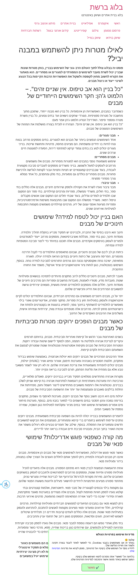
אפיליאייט (87, 23)
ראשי (117, 23)
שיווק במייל (94, 37)
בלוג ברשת (106, 7)
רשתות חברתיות (31, 30)
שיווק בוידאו (113, 37)
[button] (5, 484)
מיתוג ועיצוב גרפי (44, 23)
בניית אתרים (68, 23)
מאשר (93, 567)
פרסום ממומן (112, 30)
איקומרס (103, 23)
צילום (95, 30)
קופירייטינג (80, 30)
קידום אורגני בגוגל (57, 30)
